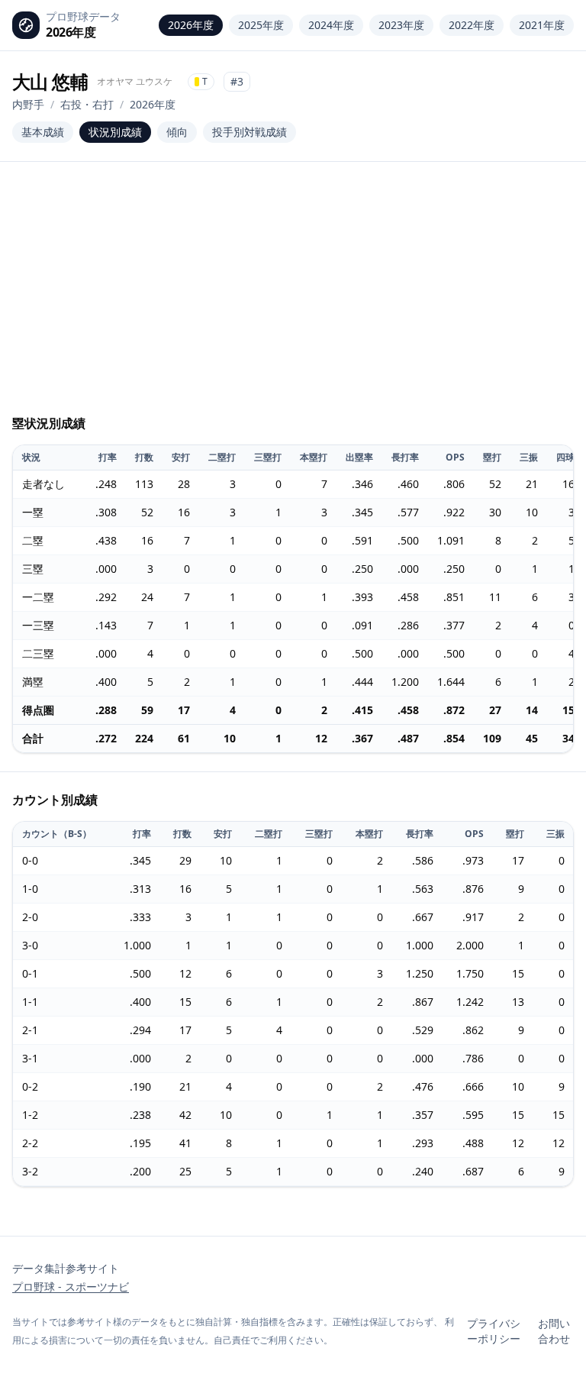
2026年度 (191, 25)
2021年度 (542, 25)
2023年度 (401, 25)
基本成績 (42, 131)
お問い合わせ (554, 1331)
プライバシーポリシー (493, 1331)
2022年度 (471, 25)
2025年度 (261, 25)
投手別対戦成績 (249, 131)
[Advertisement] (293, 295)
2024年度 (331, 25)
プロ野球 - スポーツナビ (70, 1286)
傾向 (177, 131)
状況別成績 (115, 131)
